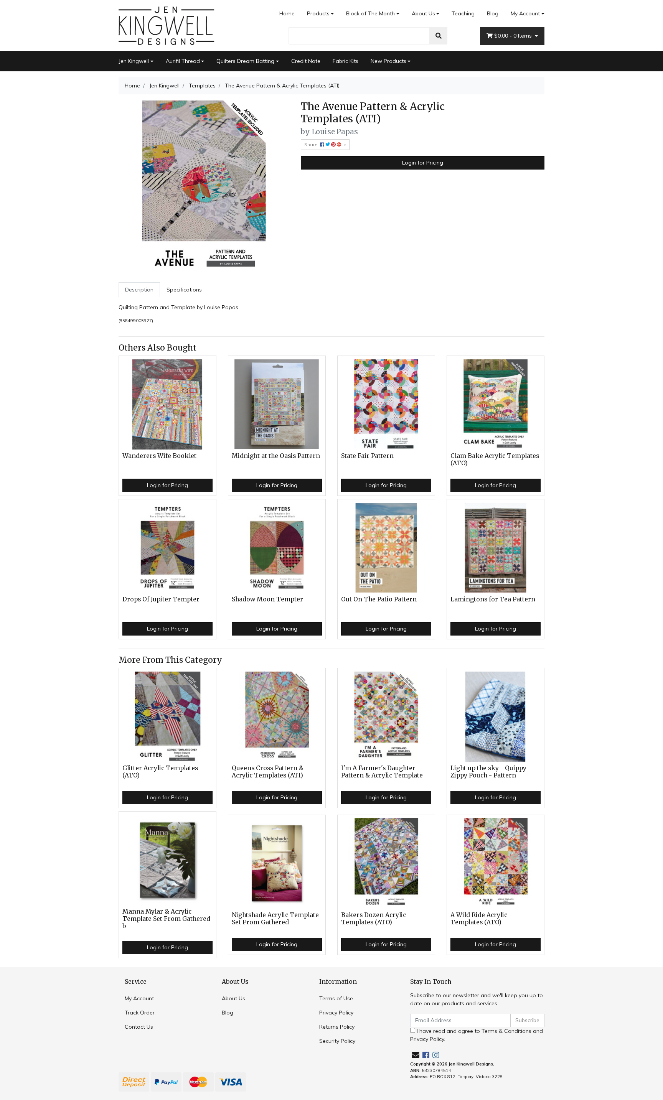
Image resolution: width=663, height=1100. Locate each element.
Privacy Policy (336, 1012)
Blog (492, 13)
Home (287, 13)
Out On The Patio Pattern (379, 599)
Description (139, 289)
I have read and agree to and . (476, 1035)
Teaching (463, 13)
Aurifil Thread (183, 61)
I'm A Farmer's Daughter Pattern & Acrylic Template (382, 771)
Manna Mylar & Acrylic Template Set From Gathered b (166, 919)
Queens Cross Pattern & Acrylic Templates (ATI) (267, 771)
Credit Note (305, 61)
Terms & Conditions (506, 1031)
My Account (525, 13)
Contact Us (139, 1026)
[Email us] (415, 1055)
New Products (388, 61)
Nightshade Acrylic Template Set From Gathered (275, 918)
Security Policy (337, 1040)
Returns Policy (337, 1026)
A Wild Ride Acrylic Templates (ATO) (478, 918)
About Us (423, 13)
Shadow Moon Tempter (267, 599)
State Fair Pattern (367, 455)
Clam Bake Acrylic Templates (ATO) (494, 459)
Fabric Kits (345, 61)
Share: (312, 144)
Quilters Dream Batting (245, 61)
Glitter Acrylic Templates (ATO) (160, 771)
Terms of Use (336, 998)
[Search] (438, 35)
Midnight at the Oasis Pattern (276, 455)
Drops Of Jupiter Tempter (161, 599)
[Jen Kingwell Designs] (166, 24)
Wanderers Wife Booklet (159, 455)
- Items (513, 35)
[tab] (139, 289)
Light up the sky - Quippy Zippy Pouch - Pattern (488, 771)
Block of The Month (370, 13)
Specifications (184, 289)
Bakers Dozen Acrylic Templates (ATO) (373, 918)
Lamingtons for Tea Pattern (492, 599)
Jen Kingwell (134, 61)
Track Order (140, 1012)
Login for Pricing (422, 162)
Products (318, 13)
